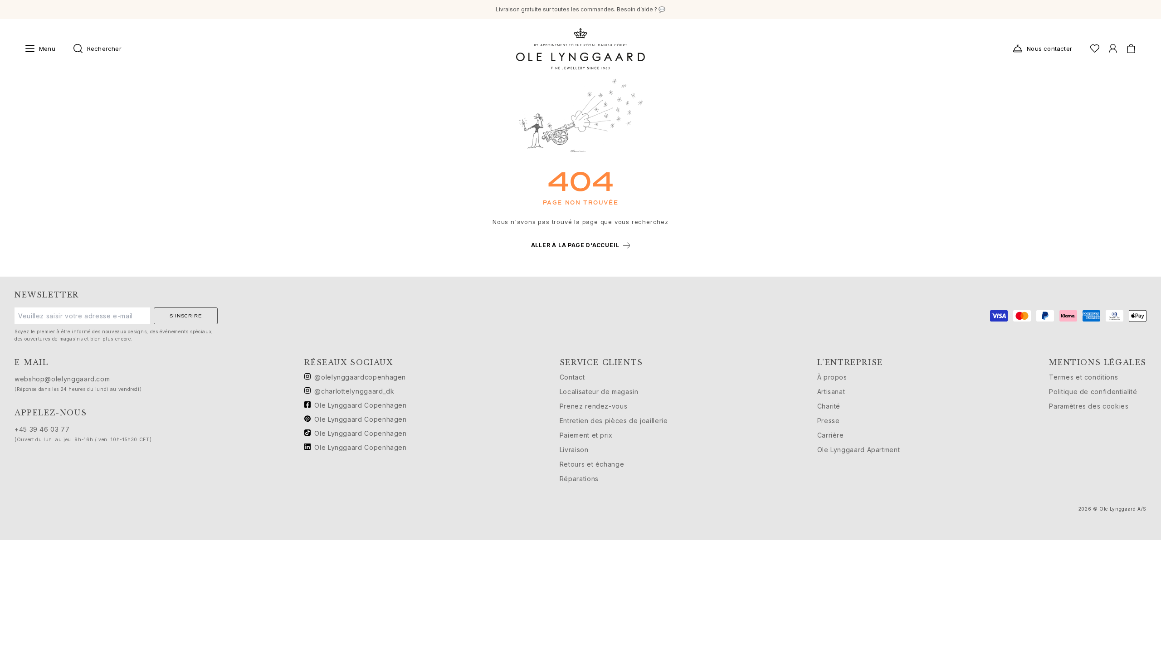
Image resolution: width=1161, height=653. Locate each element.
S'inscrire (185, 316)
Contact (572, 377)
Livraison (574, 449)
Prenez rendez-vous (594, 406)
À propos (832, 377)
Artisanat (831, 391)
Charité (828, 406)
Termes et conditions (1083, 377)
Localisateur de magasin (599, 391)
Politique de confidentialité (1093, 391)
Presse (828, 420)
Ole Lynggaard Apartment (858, 449)
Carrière (830, 435)
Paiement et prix (586, 435)
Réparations (579, 478)
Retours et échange (592, 464)
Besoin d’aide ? (637, 9)
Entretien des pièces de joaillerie (614, 420)
